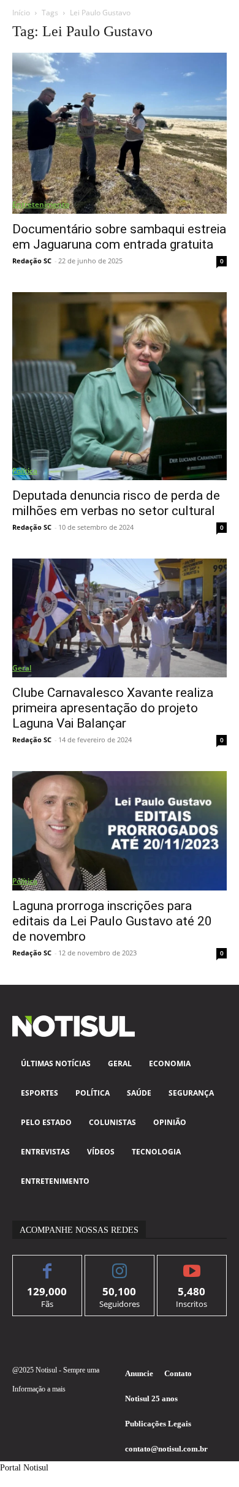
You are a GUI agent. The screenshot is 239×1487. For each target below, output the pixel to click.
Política (24, 470)
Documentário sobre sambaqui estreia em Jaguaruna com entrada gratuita (119, 237)
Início (21, 12)
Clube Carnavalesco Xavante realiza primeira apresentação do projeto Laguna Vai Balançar (112, 708)
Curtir (47, 1264)
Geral (21, 668)
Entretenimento (40, 204)
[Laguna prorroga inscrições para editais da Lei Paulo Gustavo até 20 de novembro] (119, 830)
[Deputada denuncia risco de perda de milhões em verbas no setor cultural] (119, 386)
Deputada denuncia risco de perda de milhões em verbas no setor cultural (116, 503)
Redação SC (31, 260)
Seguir (120, 1264)
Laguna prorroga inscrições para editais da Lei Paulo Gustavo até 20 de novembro (112, 921)
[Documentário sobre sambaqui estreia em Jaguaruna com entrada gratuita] (119, 133)
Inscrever (192, 1264)
